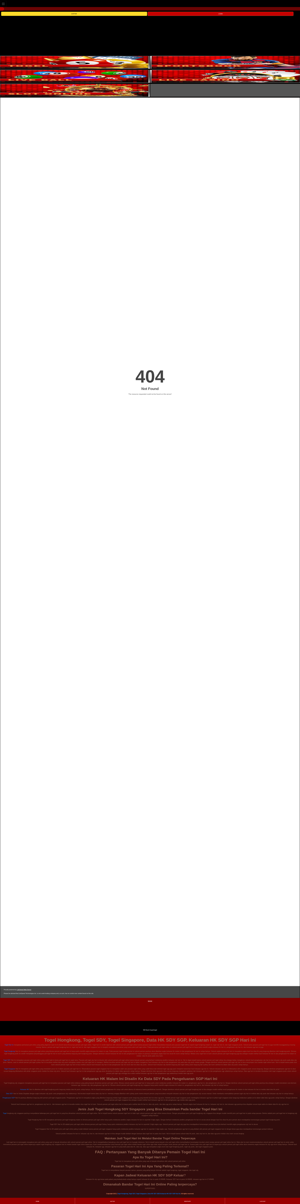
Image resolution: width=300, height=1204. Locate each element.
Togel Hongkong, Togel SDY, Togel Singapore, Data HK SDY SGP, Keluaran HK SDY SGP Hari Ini (148, 1193)
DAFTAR (74, 14)
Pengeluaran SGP (9, 1098)
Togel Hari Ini (9, 1045)
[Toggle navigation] (3, 4)
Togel (5, 1113)
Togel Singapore (9, 1069)
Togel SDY (7, 1060)
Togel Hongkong (9, 1051)
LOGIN (220, 14)
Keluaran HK (24, 1089)
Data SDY (9, 1093)
